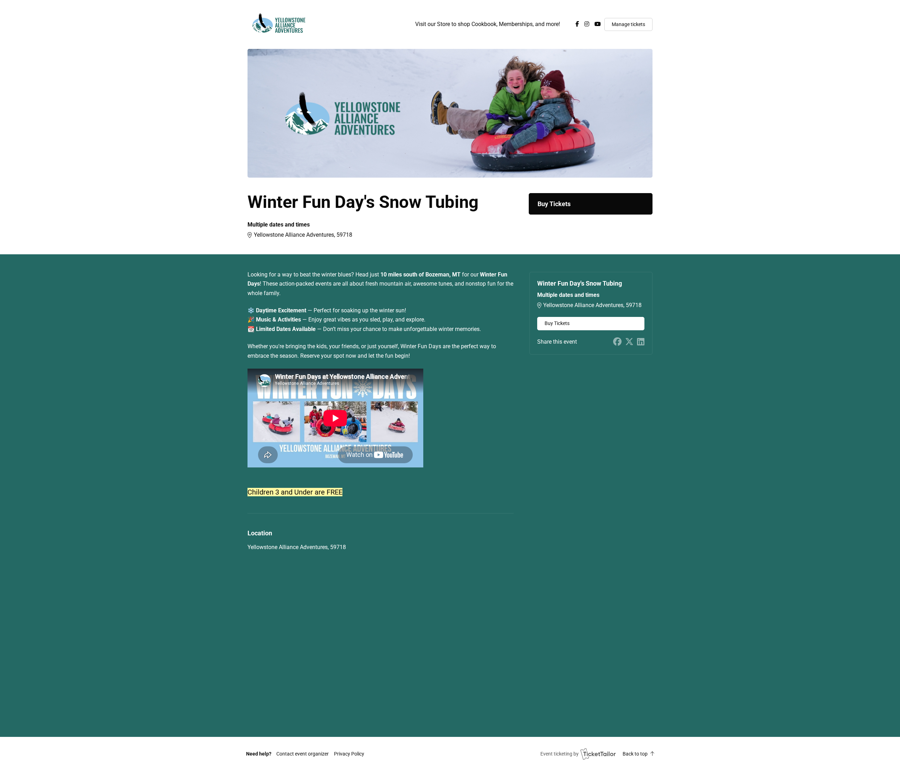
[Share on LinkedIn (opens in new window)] (640, 342)
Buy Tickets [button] (554, 204)
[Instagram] (586, 24)
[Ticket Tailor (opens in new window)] (598, 753)
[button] (302, 754)
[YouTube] (597, 24)
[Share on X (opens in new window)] (629, 342)
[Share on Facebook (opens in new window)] (617, 342)
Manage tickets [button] (628, 24)
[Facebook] (577, 24)
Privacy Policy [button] (349, 754)
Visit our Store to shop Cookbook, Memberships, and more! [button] (487, 24)
